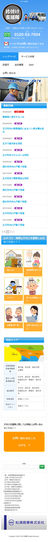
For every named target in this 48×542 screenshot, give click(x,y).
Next (2, 89)
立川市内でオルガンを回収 (16, 155)
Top (43, 537)
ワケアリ (10, 298)
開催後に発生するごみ (13, 117)
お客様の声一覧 (13, 325)
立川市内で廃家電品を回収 (16, 178)
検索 (24, 464)
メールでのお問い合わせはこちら (26, 43)
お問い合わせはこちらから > (24, 441)
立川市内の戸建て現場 (13, 213)
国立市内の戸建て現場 (13, 190)
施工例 (18, 123)
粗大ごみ (10, 270)
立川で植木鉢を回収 (12, 143)
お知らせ (19, 112)
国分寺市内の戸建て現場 (14, 166)
